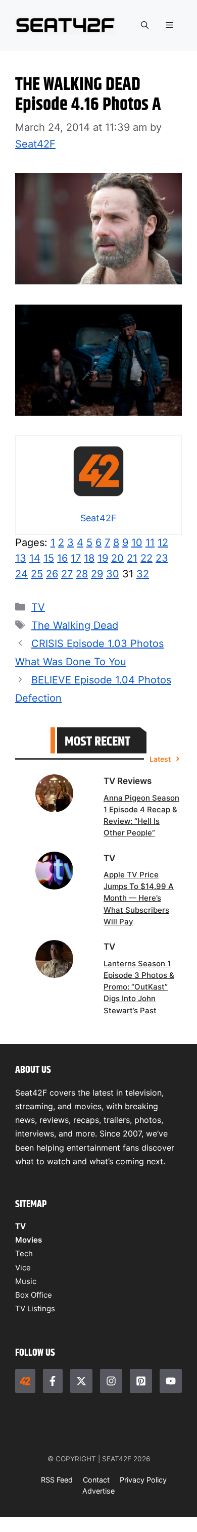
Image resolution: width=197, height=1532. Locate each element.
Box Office (33, 1295)
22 (146, 558)
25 (37, 574)
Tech (24, 1253)
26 (52, 574)
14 (34, 558)
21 (132, 558)
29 (97, 574)
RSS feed (57, 1479)
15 (48, 558)
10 (136, 542)
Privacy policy (143, 1479)
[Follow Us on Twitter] (81, 1381)
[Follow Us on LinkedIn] (141, 1381)
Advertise (98, 1491)
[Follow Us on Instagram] (111, 1381)
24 (21, 574)
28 (82, 574)
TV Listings (35, 1308)
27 (67, 574)
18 (89, 558)
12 (163, 542)
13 (20, 558)
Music (25, 1281)
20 (117, 558)
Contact (96, 1479)
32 (142, 574)
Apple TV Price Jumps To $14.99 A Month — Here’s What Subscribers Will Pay (139, 898)
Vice (23, 1267)
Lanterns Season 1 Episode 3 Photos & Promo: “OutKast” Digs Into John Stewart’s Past (139, 987)
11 (150, 542)
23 (162, 558)
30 (112, 574)
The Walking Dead (74, 625)
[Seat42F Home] (25, 1381)
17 (76, 558)
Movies (28, 1240)
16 (62, 558)
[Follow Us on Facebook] (53, 1381)
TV (38, 607)
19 (102, 558)
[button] (144, 25)
